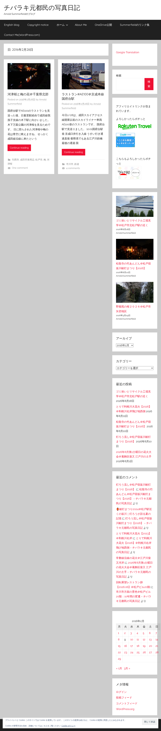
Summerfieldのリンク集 (135, 24)
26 (144, 652)
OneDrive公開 (103, 24)
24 (131, 652)
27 (150, 652)
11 (138, 639)
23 (125, 652)
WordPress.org (125, 709)
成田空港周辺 (27, 159)
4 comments (73, 168)
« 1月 (119, 668)
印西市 (15, 159)
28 (156, 652)
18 (138, 645)
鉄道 (76, 164)
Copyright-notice (38, 24)
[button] (149, 722)
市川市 (69, 164)
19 (144, 645)
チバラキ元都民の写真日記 (42, 7)
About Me (81, 24)
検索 (118, 75)
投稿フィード (124, 697)
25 (138, 652)
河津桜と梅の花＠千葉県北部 (28, 94)
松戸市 (38, 159)
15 (119, 645)
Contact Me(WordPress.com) (22, 34)
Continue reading (19, 147)
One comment (20, 167)
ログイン (121, 691)
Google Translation (127, 52)
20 (150, 645)
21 (156, 645)
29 (119, 658)
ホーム (61, 24)
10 (131, 639)
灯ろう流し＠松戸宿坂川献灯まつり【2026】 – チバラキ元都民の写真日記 (134, 523)
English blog (11, 24)
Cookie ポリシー (68, 726)
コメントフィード (126, 703)
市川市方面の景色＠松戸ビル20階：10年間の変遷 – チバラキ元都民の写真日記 (133, 596)
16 (125, 645)
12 (144, 639)
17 (131, 645)
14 (156, 639)
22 (119, 652)
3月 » (127, 668)
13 (150, 639)
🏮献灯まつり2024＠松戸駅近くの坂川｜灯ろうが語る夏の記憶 (134, 514)
